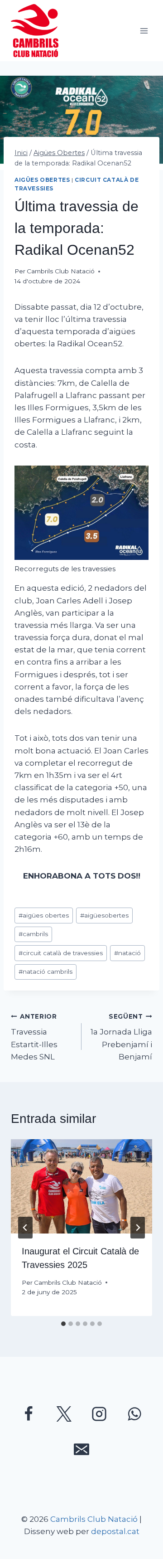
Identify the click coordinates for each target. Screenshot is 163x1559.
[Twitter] (63, 1414)
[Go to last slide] (25, 1227)
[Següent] (137, 1227)
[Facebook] (28, 1414)
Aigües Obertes (42, 179)
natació (127, 953)
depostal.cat (115, 1531)
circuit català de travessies (61, 953)
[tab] (63, 1323)
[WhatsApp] (134, 1414)
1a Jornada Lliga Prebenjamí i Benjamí (121, 1037)
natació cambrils (45, 971)
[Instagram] (99, 1414)
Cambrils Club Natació (61, 271)
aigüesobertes (104, 915)
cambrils (33, 933)
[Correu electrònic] (81, 1449)
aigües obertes (44, 915)
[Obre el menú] (143, 31)
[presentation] (81, 1186)
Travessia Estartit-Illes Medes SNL (34, 1037)
